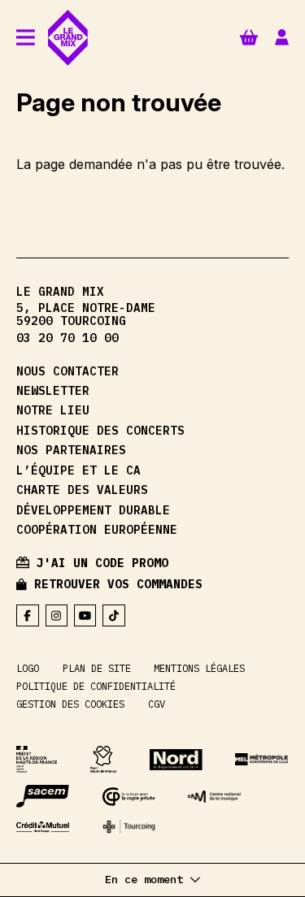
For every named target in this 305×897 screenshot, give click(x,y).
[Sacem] (42, 796)
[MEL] (261, 759)
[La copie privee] (128, 796)
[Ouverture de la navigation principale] (25, 38)
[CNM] (214, 796)
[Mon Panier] (249, 37)
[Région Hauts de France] (103, 759)
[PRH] (36, 759)
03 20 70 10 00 (67, 338)
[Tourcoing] (128, 826)
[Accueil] (68, 38)
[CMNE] (42, 827)
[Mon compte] (282, 37)
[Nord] (176, 759)
